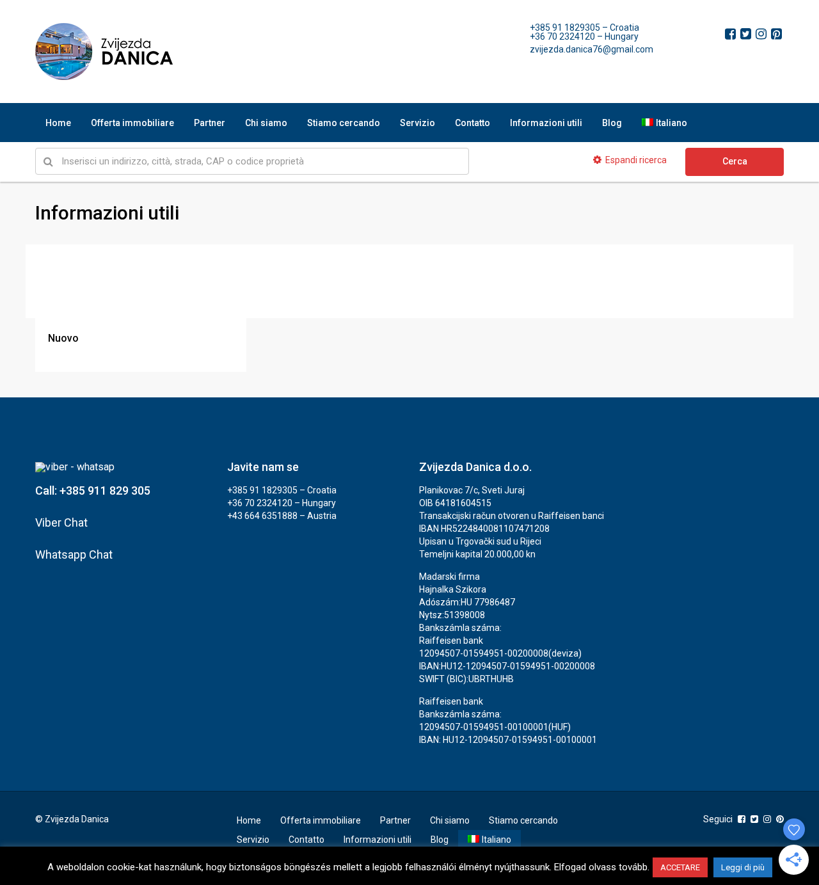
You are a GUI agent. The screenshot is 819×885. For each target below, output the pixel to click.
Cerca (734, 161)
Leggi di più (743, 867)
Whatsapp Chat (74, 554)
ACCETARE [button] (680, 867)
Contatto (472, 123)
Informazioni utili (546, 123)
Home (58, 123)
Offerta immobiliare (132, 123)
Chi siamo (266, 123)
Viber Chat (61, 522)
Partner (209, 123)
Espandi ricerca (636, 160)
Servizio (417, 123)
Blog (612, 123)
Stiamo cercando (343, 123)
